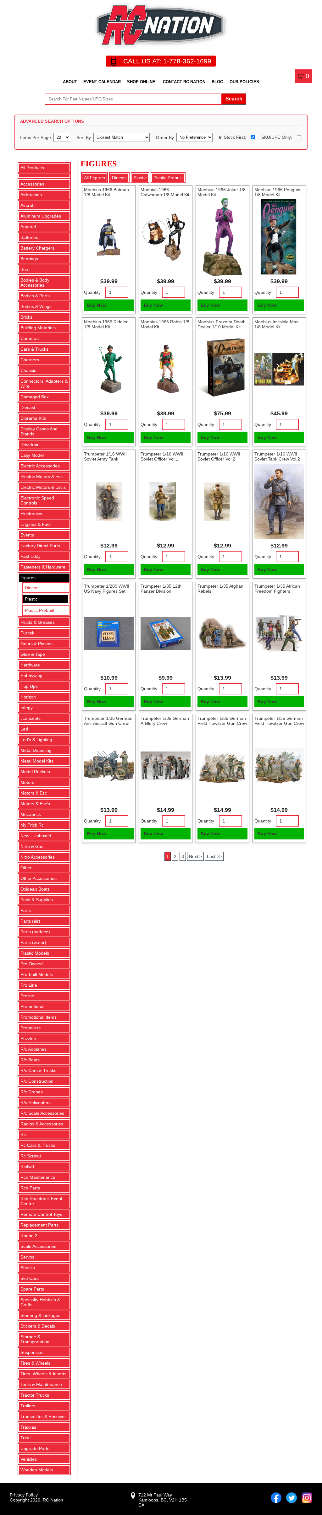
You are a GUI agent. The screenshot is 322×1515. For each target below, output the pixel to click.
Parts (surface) (35, 931)
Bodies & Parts (35, 295)
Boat (25, 269)
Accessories (32, 183)
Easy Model (32, 455)
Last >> (214, 856)
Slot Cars (29, 1278)
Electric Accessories (40, 465)
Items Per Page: (36, 137)
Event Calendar (102, 81)
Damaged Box (34, 396)
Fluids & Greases (37, 622)
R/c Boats (30, 1059)
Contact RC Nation (184, 81)
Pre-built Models (36, 974)
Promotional (32, 1006)
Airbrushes (31, 194)
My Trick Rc (32, 825)
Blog (217, 81)
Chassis (28, 370)
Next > (195, 856)
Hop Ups (29, 686)
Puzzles (28, 1038)
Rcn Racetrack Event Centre (41, 1201)
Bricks (26, 317)
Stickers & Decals (37, 1326)
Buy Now (96, 305)
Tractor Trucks (34, 1395)
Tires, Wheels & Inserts (43, 1373)
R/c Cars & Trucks (38, 1070)
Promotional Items (38, 1017)
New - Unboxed (35, 835)
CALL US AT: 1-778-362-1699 (167, 61)
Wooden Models (36, 1469)
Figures (28, 577)
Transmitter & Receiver (43, 1416)
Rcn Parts (30, 1187)
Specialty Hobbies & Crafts (40, 1302)
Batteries (29, 237)
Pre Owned (31, 963)
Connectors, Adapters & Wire (44, 384)
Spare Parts (32, 1288)
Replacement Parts (39, 1224)
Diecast (27, 407)
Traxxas (28, 1427)
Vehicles (28, 1459)
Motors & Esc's (35, 803)
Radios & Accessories (41, 1123)
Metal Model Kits (36, 760)
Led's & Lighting (36, 739)
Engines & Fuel (35, 524)
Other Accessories (38, 878)
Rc (23, 1134)
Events (27, 534)
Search (233, 98)
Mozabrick (30, 814)
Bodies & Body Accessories (34, 283)
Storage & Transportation (34, 1339)
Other (26, 867)
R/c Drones (31, 1091)
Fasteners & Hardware (42, 566)
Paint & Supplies (36, 899)
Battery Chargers (37, 248)
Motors (27, 782)
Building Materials (38, 327)
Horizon (28, 696)
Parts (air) (30, 921)
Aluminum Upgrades (40, 215)
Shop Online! (142, 81)
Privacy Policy (24, 1495)
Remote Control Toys (41, 1214)
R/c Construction (36, 1081)
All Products (32, 167)
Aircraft (27, 205)
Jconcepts (30, 718)
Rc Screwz (31, 1155)
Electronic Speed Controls (37, 500)
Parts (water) (33, 942)
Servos (27, 1256)
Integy (26, 707)
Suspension (32, 1352)
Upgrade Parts (34, 1448)
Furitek (27, 632)
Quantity (92, 292)
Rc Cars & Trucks (37, 1145)
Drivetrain (30, 444)
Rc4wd (27, 1166)
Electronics (31, 513)
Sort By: (84, 137)
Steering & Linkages (40, 1315)
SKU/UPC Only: (276, 137)
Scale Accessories (38, 1246)
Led (24, 728)
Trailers (27, 1405)
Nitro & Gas (31, 846)
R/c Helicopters (35, 1102)
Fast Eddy (30, 556)
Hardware (30, 664)
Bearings (29, 258)
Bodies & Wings (36, 306)
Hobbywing (31, 675)
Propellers (30, 1027)
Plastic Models (34, 953)
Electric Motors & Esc (41, 476)
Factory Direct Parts (40, 545)
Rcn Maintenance (37, 1177)
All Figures (94, 177)
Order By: (166, 137)
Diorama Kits (33, 418)
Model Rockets (35, 771)
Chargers (29, 359)
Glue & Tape (32, 654)
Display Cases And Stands (39, 431)
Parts (25, 910)
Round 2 (28, 1235)
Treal (25, 1437)
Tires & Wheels (35, 1363)
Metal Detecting (36, 750)
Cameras (29, 338)
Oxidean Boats (35, 889)
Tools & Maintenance (41, 1384)
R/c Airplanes (33, 1049)
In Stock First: (232, 137)
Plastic (31, 598)
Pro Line (28, 985)
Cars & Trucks (34, 349)
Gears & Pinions (36, 643)
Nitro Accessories (37, 857)
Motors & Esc (33, 792)
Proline (27, 995)
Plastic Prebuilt (39, 610)
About (70, 81)
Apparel (28, 226)
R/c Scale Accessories (42, 1113)
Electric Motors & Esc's (43, 487)
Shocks (27, 1267)
